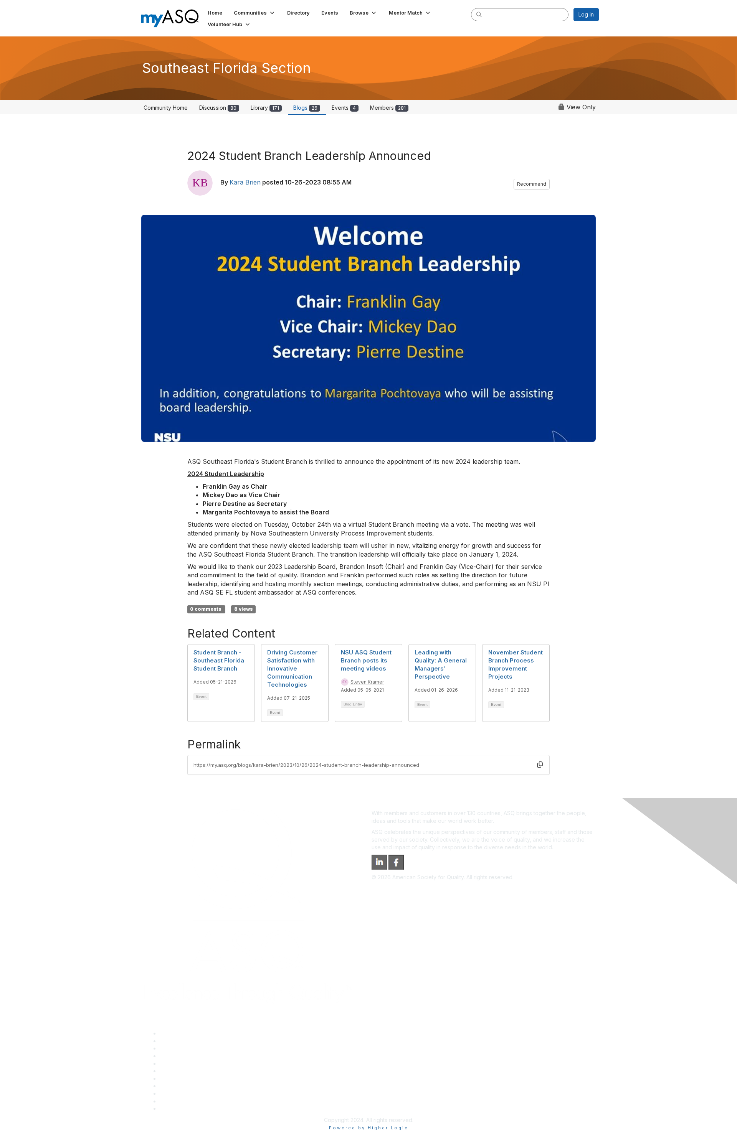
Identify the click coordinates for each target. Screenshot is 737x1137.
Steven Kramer (367, 682)
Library (265, 107)
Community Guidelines (187, 1063)
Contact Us (173, 1078)
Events (344, 107)
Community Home (166, 107)
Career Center (178, 1048)
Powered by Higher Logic (368, 1127)
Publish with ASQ (181, 1056)
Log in (586, 14)
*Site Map (172, 1101)
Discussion (217, 107)
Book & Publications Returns (195, 1071)
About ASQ (173, 1033)
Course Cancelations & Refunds (200, 1086)
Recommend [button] (531, 184)
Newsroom (173, 1108)
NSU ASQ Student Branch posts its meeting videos (366, 660)
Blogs (305, 107)
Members (388, 107)
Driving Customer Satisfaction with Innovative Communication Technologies (292, 668)
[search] (479, 14)
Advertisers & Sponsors (189, 1093)
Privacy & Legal (179, 1041)
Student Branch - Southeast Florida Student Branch (218, 660)
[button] (254, 12)
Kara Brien (245, 182)
